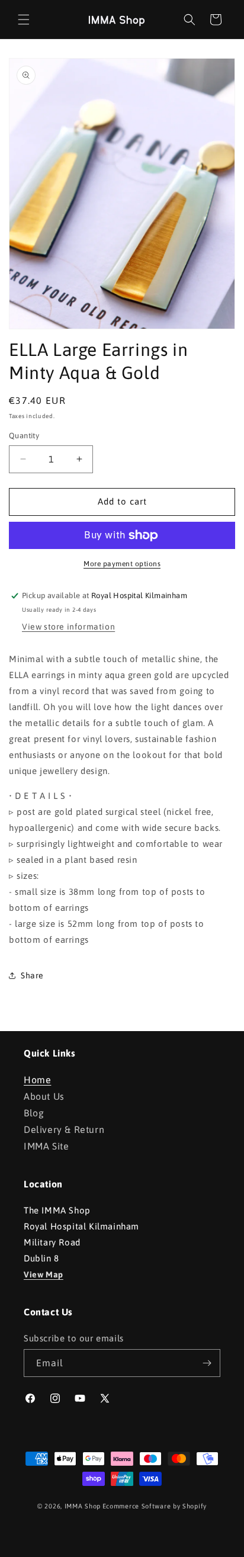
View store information (68, 626)
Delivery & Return (64, 1129)
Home (37, 1079)
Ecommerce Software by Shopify (154, 1506)
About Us (44, 1096)
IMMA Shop (83, 1506)
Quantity (24, 435)
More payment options (122, 564)
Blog (34, 1112)
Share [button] (32, 975)
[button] (24, 20)
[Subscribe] (207, 1363)
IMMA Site (46, 1146)
